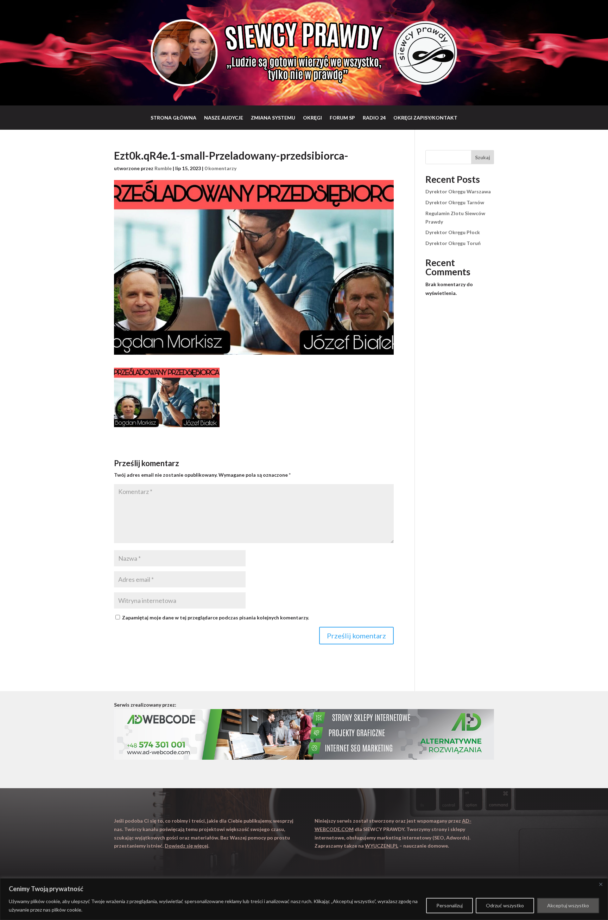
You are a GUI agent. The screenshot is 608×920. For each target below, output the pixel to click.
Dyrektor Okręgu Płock (452, 232)
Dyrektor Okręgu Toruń (453, 243)
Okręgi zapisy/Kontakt (425, 118)
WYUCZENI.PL (381, 846)
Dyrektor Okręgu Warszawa (458, 191)
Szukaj (482, 157)
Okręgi (312, 118)
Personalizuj (449, 905)
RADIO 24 (374, 118)
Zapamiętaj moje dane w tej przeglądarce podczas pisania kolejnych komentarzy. (215, 617)
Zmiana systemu (273, 118)
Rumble (163, 168)
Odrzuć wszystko (505, 905)
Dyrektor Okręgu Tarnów (454, 202)
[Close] (600, 884)
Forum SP (342, 118)
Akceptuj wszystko (568, 905)
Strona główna (173, 118)
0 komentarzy (220, 168)
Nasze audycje (223, 118)
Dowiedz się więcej (186, 846)
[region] (304, 899)
